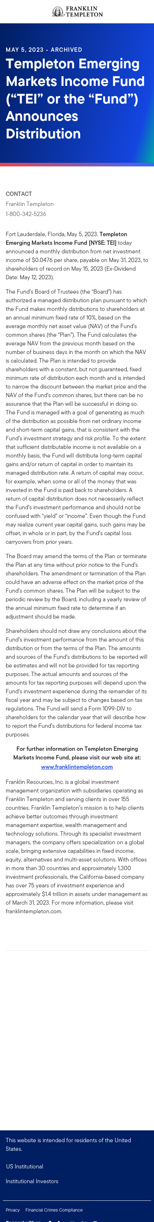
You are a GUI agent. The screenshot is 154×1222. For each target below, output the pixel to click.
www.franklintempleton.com (77, 767)
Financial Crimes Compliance (54, 1210)
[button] (77, 1181)
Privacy (13, 1210)
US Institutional (24, 1166)
